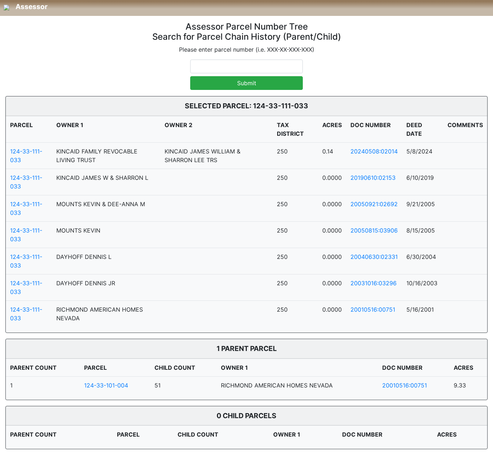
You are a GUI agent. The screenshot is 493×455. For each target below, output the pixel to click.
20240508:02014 (374, 151)
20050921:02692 (374, 204)
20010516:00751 (372, 309)
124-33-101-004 (106, 385)
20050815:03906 (374, 230)
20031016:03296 (373, 283)
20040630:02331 (374, 256)
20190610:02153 (373, 177)
